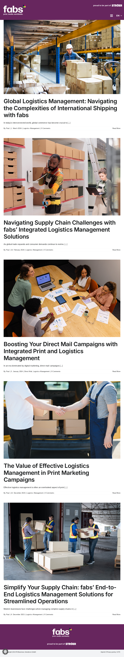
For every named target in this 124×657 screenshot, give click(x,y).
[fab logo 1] (14, 4)
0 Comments (45, 128)
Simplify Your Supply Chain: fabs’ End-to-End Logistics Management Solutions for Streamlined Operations (60, 594)
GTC (118, 652)
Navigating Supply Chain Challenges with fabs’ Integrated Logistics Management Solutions (60, 229)
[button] (5, 651)
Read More (116, 128)
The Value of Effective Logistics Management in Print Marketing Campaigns (46, 472)
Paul (7, 128)
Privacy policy (111, 652)
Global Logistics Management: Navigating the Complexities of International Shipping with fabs (60, 108)
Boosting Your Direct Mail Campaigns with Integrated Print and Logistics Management (60, 350)
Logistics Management (31, 128)
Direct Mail (28, 371)
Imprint (103, 652)
